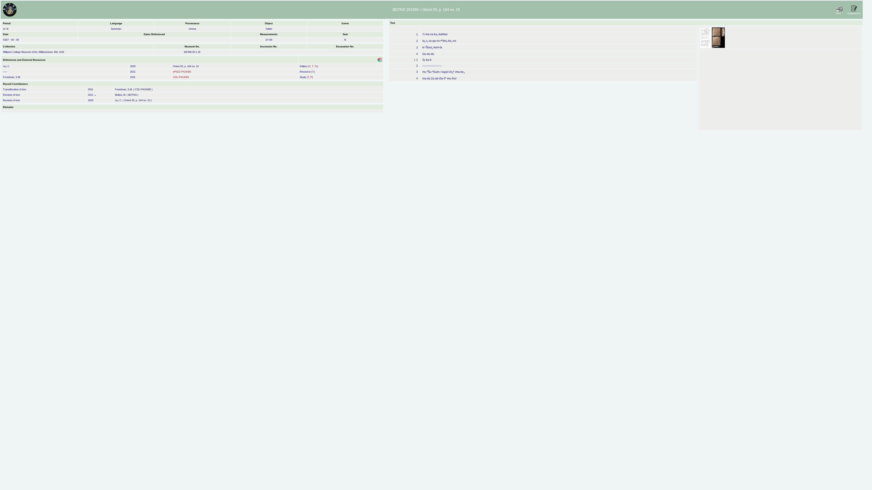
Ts (316, 66)
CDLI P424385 (181, 77)
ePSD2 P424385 (182, 71)
